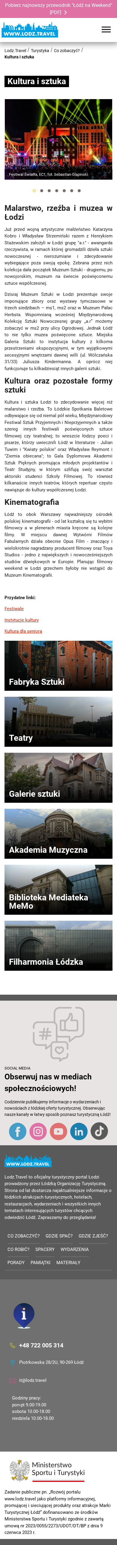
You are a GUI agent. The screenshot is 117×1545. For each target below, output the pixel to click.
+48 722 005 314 (41, 1345)
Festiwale (14, 608)
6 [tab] (71, 190)
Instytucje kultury (21, 620)
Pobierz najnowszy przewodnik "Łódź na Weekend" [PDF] (58, 8)
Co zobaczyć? (67, 50)
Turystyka (40, 50)
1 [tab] (34, 190)
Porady (16, 1262)
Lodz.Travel (15, 50)
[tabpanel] (58, 139)
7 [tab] (79, 190)
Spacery (45, 1249)
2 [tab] (41, 190)
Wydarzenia (75, 1249)
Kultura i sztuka (19, 56)
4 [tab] (56, 190)
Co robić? (18, 1249)
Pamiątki (40, 1262)
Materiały (68, 1262)
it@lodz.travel (32, 1380)
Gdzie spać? (59, 1236)
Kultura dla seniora (23, 631)
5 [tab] (64, 190)
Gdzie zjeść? (93, 1236)
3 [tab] (49, 190)
